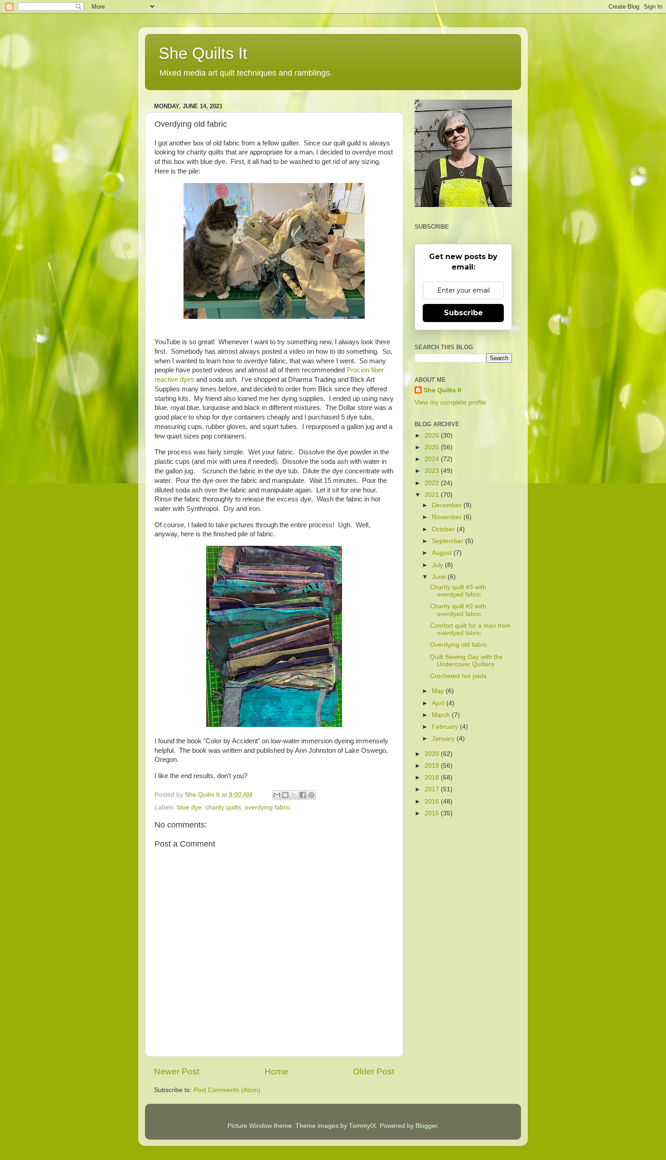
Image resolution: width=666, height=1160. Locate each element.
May (439, 691)
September (448, 541)
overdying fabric (267, 807)
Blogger (426, 1125)
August (443, 552)
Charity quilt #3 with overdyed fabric (458, 591)
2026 (433, 435)
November (447, 517)
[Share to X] (294, 794)
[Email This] (276, 794)
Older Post (373, 1071)
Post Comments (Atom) (227, 1090)
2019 (433, 765)
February (446, 726)
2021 (433, 494)
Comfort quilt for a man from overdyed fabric (470, 629)
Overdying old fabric (458, 644)
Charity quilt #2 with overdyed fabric (458, 610)
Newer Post (176, 1071)
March (442, 715)
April (439, 703)
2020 (433, 754)
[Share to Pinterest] (311, 794)
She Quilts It (203, 53)
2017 (433, 789)
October (444, 529)
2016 (433, 801)
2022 (433, 483)
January (444, 738)
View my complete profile (450, 402)
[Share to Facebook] (302, 794)
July (438, 565)
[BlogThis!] (285, 794)
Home (276, 1071)
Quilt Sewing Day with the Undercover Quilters (466, 661)
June (440, 576)
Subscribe (463, 312)
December (447, 505)
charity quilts (223, 807)
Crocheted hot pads (458, 676)
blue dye (189, 807)
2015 (433, 813)
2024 (433, 459)
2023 (433, 470)
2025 (433, 447)
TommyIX (362, 1125)
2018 (433, 777)
